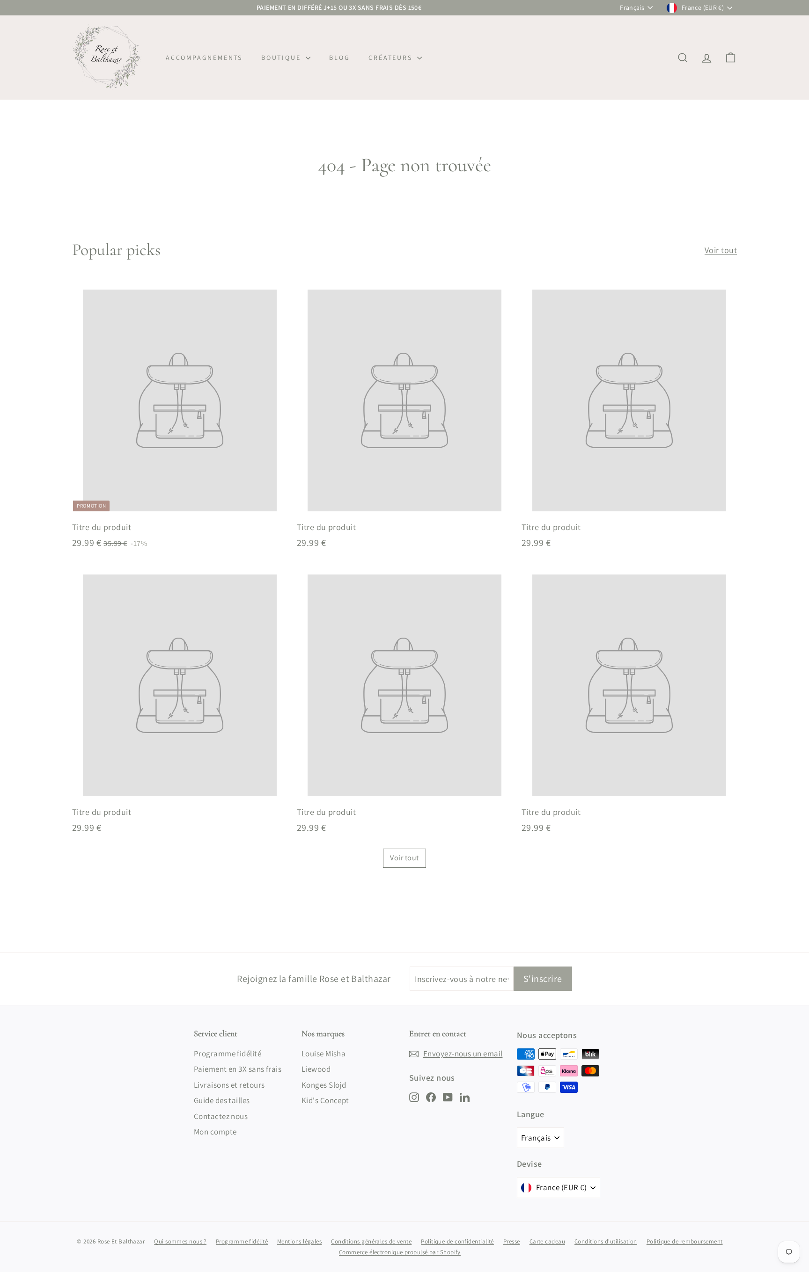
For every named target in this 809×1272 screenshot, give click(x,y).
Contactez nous (221, 1116)
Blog (339, 57)
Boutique (282, 57)
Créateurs (391, 57)
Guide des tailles (222, 1100)
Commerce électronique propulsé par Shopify (400, 1252)
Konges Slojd (324, 1085)
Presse (511, 1241)
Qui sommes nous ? (180, 1241)
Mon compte (215, 1132)
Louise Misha (324, 1053)
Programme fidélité (227, 1053)
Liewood (316, 1069)
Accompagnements (204, 57)
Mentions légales (299, 1241)
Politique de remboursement (685, 1241)
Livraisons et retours (229, 1085)
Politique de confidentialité (457, 1241)
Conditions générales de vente (371, 1241)
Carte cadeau (547, 1241)
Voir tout (721, 250)
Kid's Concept (325, 1100)
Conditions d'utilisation (605, 1241)
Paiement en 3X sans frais (237, 1069)
